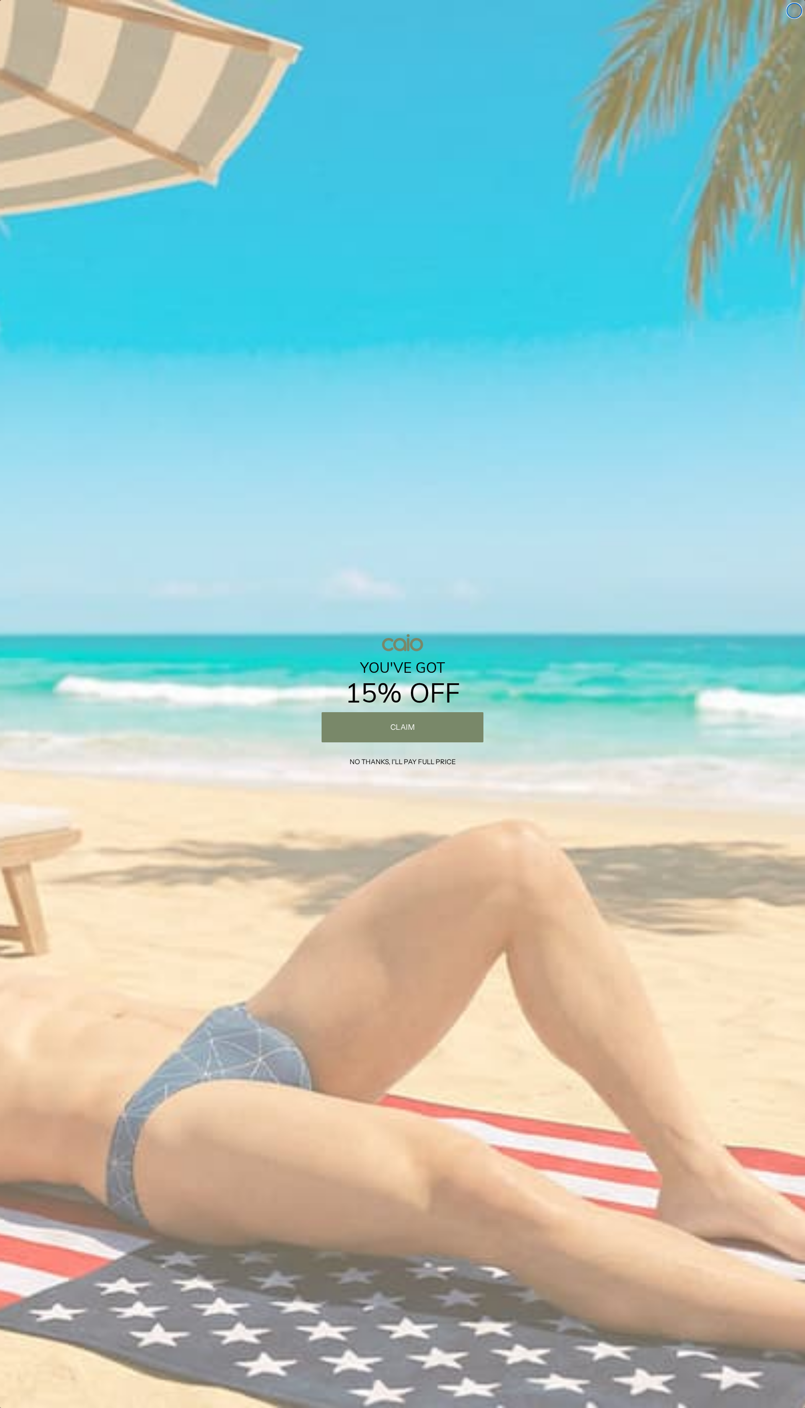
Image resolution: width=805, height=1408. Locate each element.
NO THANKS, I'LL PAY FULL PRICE (403, 761)
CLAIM (402, 727)
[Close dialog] (794, 10)
